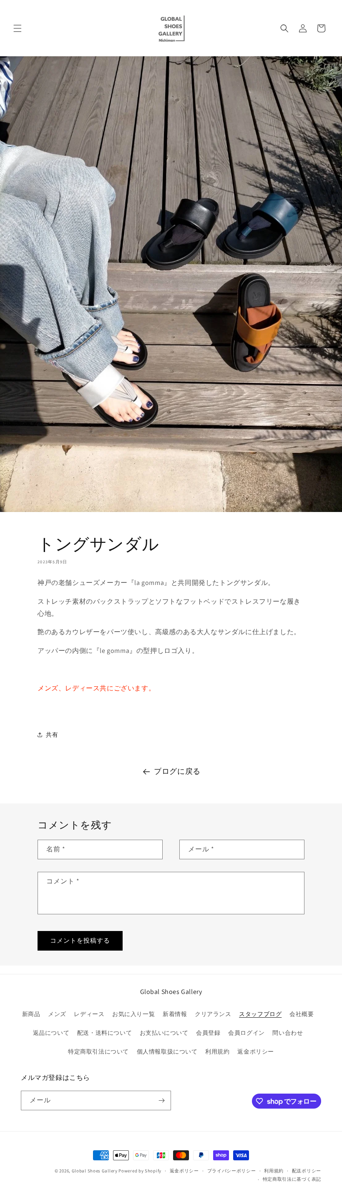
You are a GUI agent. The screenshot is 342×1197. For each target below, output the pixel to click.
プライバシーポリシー (231, 1171)
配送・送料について (104, 1032)
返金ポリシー (255, 1051)
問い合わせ (287, 1032)
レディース (89, 1014)
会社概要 (301, 1014)
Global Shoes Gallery (95, 1171)
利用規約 (217, 1051)
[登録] (161, 1100)
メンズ (57, 1014)
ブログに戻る (177, 771)
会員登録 (208, 1032)
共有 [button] (52, 734)
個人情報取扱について (167, 1051)
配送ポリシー (306, 1171)
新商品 (31, 1014)
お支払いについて (164, 1032)
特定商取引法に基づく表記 (292, 1179)
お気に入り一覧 (133, 1014)
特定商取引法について (98, 1051)
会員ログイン (246, 1032)
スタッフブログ (260, 1014)
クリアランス (213, 1014)
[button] (17, 28)
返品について (51, 1032)
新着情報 (175, 1014)
